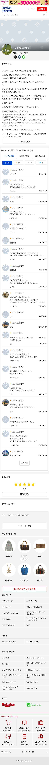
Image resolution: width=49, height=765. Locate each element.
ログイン (30, 9)
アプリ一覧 (30, 752)
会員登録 (41, 9)
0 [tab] (42, 163)
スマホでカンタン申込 (8, 743)
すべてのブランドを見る (24, 588)
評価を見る (24, 494)
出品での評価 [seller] (24, 156)
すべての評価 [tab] (9, 156)
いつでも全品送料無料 (24, 729)
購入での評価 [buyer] (40, 156)
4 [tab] (31, 163)
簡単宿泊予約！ (41, 729)
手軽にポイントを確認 (41, 743)
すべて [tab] (7, 163)
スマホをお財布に (24, 743)
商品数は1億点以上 (8, 729)
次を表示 (24, 463)
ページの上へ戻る (24, 526)
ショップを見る (24, 141)
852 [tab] (19, 163)
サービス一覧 (6, 752)
